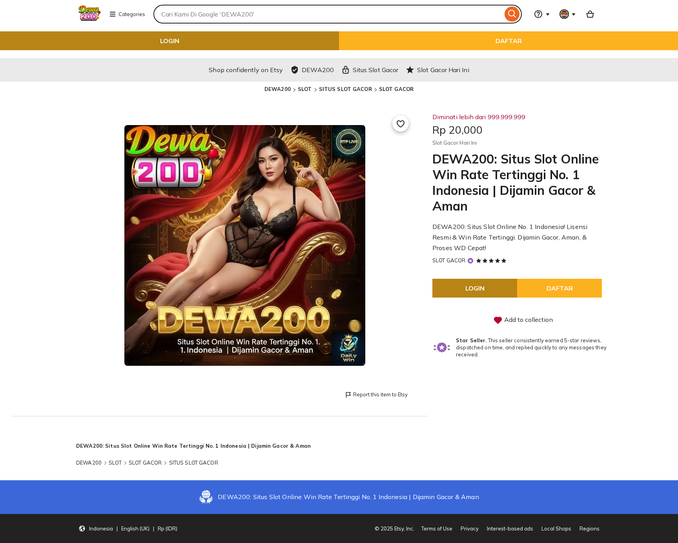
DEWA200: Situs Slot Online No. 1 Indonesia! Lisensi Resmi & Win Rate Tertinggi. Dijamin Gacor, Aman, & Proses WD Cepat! (509, 237)
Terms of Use (436, 528)
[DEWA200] (89, 19)
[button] (128, 528)
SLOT (305, 89)
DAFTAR (509, 41)
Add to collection (528, 319)
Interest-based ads (510, 528)
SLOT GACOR (396, 89)
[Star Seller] (470, 260)
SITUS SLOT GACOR (345, 89)
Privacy (470, 528)
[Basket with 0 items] (590, 14)
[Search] (512, 14)
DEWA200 (277, 89)
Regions (590, 528)
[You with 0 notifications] (568, 14)
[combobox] (328, 14)
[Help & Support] (542, 14)
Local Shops (556, 528)
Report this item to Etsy (380, 394)
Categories (131, 14)
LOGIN (169, 41)
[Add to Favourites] (400, 123)
